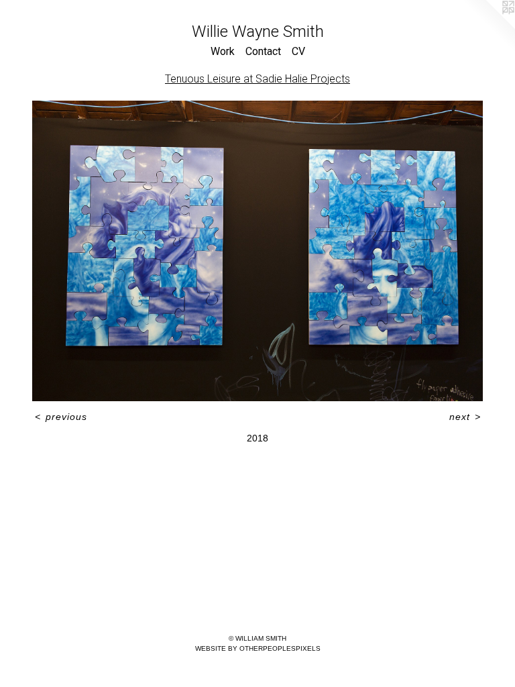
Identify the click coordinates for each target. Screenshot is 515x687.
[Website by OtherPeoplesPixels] (488, 27)
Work (223, 51)
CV (298, 51)
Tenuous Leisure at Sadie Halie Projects (257, 78)
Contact (263, 51)
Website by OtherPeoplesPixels (258, 648)
